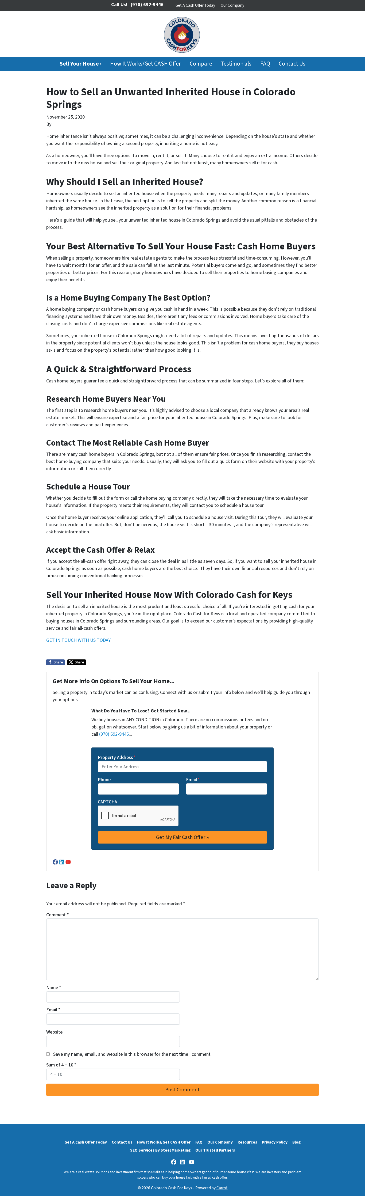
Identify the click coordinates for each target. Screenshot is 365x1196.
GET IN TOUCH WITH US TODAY (79, 640)
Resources (247, 1142)
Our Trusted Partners (215, 1150)
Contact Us (292, 64)
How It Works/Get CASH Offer (145, 64)
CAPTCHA (107, 802)
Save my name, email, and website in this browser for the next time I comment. (132, 1054)
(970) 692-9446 (114, 734)
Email (193, 779)
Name (53, 987)
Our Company (232, 5)
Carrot (222, 1188)
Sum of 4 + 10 (61, 1065)
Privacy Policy (275, 1142)
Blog (296, 1142)
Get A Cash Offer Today (195, 5)
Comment (57, 915)
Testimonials (236, 64)
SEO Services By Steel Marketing (160, 1150)
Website (54, 1032)
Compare (201, 64)
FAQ (265, 64)
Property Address (117, 757)
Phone (104, 779)
